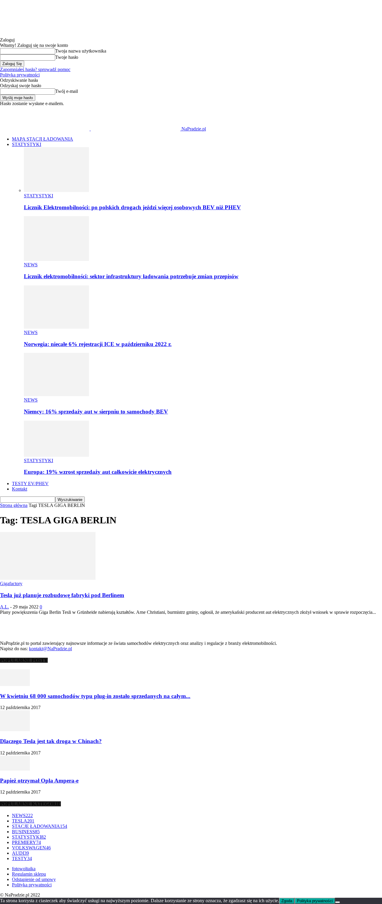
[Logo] (45, 128)
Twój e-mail (66, 91)
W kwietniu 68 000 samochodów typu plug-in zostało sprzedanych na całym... (95, 696)
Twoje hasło (66, 57)
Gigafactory (11, 583)
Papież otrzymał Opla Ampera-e (39, 780)
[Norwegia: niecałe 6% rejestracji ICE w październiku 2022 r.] (56, 327)
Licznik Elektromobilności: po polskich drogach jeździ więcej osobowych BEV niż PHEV (132, 207)
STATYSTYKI (26, 144)
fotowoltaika (24, 868)
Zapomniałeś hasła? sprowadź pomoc (35, 69)
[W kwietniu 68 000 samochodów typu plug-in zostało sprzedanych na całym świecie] (15, 684)
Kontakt (19, 488)
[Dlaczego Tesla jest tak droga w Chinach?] (15, 729)
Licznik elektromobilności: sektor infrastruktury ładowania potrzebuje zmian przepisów (131, 276)
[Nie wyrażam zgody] (337, 902)
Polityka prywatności (20, 74)
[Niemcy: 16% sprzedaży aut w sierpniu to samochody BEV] (56, 394)
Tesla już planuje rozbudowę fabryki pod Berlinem (62, 595)
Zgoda (286, 901)
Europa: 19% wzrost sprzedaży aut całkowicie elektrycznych (98, 472)
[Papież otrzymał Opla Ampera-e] (15, 768)
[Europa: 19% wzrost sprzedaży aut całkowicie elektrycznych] (56, 455)
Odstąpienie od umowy (34, 879)
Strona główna (13, 505)
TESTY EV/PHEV (30, 483)
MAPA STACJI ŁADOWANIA (42, 139)
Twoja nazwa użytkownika (80, 50)
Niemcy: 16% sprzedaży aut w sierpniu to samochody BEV (96, 411)
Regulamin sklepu (29, 874)
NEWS (31, 264)
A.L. (4, 606)
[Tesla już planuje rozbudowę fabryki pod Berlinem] (48, 578)
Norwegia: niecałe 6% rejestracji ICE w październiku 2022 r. (98, 344)
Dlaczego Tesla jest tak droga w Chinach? (51, 741)
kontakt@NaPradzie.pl (50, 648)
